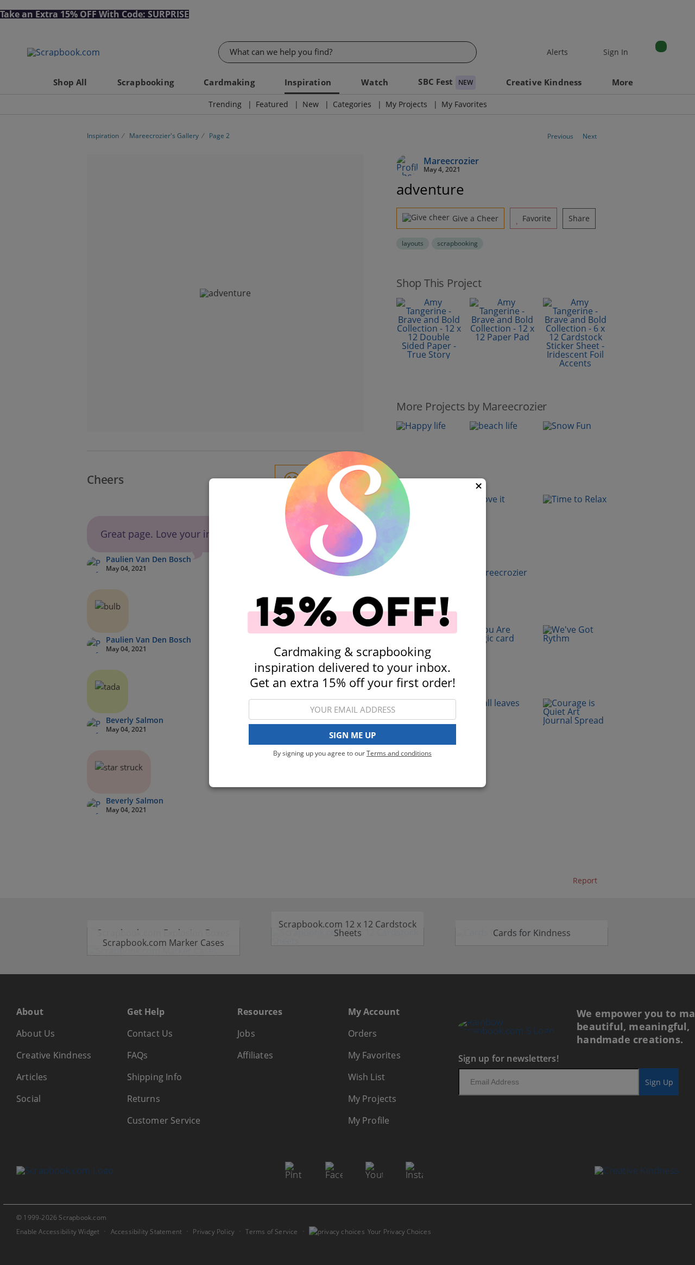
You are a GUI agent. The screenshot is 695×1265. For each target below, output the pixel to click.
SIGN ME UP (352, 734)
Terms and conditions (399, 753)
